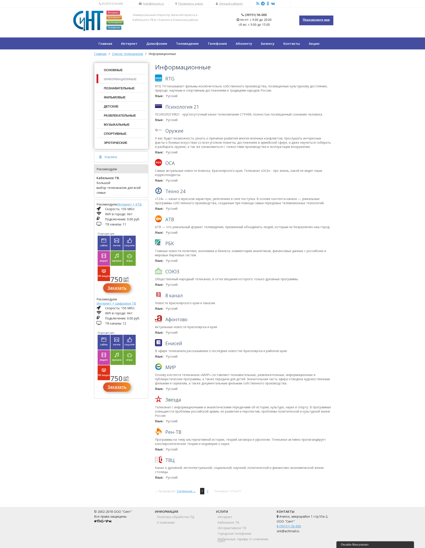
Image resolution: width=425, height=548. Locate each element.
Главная (100, 54)
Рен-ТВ (173, 432)
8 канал (174, 295)
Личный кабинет (231, 4)
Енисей (173, 343)
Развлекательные (120, 115)
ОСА (170, 163)
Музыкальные (116, 124)
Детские (111, 106)
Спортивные (115, 133)
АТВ (169, 219)
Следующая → (186, 491)
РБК (169, 243)
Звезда (173, 400)
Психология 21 (182, 107)
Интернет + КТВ (129, 204)
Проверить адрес (190, 4)
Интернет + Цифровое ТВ (116, 303)
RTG (169, 79)
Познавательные (119, 88)
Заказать (117, 287)
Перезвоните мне (316, 20)
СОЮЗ (172, 271)
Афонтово (176, 319)
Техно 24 (175, 191)
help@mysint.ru (153, 4)
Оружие (174, 131)
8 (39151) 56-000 (289, 526)
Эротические (115, 143)
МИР (170, 367)
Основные (113, 70)
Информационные (120, 79)
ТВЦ (170, 460)
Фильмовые (115, 97)
